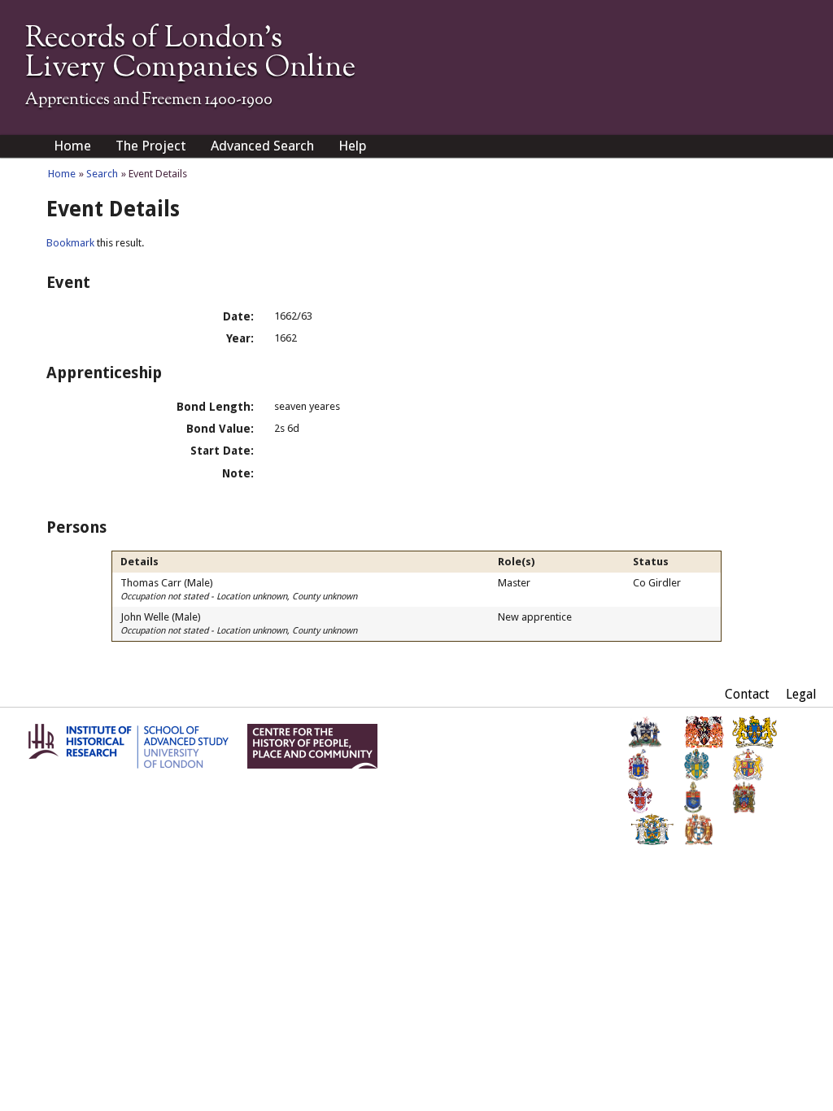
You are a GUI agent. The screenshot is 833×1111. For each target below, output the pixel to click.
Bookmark (70, 243)
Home (72, 145)
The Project (151, 145)
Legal (801, 694)
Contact (747, 694)
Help (352, 145)
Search (102, 174)
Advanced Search (262, 145)
